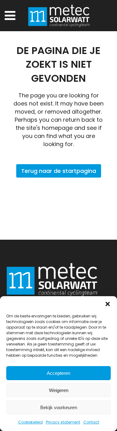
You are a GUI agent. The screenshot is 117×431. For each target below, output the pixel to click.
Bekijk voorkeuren (58, 407)
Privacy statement (63, 422)
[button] (108, 304)
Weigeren (58, 390)
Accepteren (58, 373)
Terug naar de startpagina (58, 171)
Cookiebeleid (30, 422)
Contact (91, 422)
